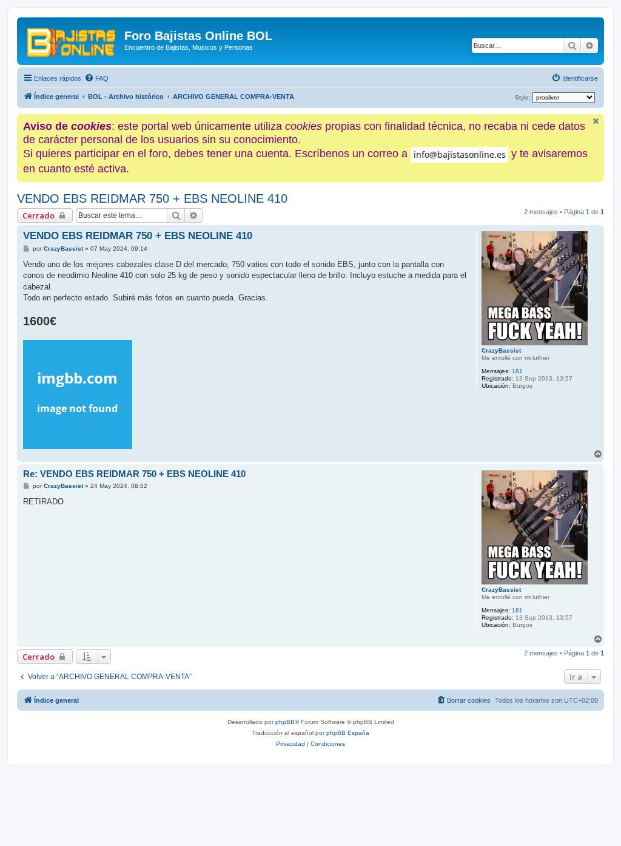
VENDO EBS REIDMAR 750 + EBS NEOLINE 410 (152, 198)
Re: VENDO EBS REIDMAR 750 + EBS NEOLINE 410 (134, 474)
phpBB (285, 722)
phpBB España (347, 732)
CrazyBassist (501, 350)
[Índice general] (72, 39)
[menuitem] (96, 78)
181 (517, 371)
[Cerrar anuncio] (596, 121)
